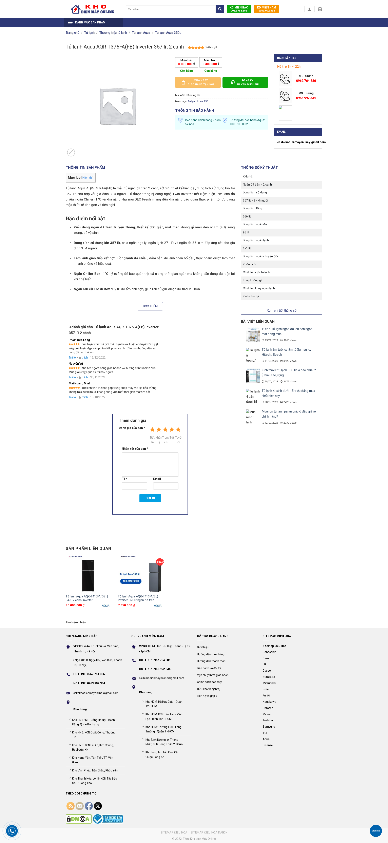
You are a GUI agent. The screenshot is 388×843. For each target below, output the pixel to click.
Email (157, 479)
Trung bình (165, 440)
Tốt (172, 437)
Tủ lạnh (89, 33)
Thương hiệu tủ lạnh (113, 33)
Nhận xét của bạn (135, 449)
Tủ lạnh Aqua (141, 33)
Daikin (266, 658)
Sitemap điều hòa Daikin (209, 832)
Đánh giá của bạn (132, 428)
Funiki (266, 695)
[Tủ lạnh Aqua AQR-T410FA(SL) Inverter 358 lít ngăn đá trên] (142, 574)
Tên (124, 479)
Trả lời (72, 357)
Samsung (269, 726)
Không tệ (159, 440)
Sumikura (269, 676)
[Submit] (220, 9)
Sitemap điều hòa (174, 832)
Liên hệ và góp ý (207, 695)
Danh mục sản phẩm (90, 22)
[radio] (186, 62)
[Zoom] (71, 152)
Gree (266, 689)
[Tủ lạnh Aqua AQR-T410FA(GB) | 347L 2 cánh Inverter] (90, 574)
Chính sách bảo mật (209, 682)
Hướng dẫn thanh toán (211, 661)
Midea (267, 714)
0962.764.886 (239, 9)
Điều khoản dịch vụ (208, 689)
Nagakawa (269, 701)
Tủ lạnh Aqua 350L (168, 33)
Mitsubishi (269, 683)
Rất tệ (152, 440)
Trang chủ (72, 33)
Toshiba (268, 720)
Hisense (268, 745)
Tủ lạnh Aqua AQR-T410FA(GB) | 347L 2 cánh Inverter (87, 598)
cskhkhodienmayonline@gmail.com (301, 142)
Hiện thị (87, 177)
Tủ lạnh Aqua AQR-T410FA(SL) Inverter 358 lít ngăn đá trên (138, 598)
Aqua (266, 739)
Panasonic (269, 652)
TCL (265, 732)
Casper (267, 670)
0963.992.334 (266, 9)
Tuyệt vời (178, 440)
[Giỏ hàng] (320, 9)
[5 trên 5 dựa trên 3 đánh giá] (196, 47)
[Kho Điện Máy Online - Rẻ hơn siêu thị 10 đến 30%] (93, 9)
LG (264, 664)
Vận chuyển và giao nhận (213, 675)
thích (85, 357)
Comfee (268, 708)
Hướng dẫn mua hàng (211, 654)
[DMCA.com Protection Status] (79, 819)
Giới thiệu (203, 647)
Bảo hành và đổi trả (209, 668)
